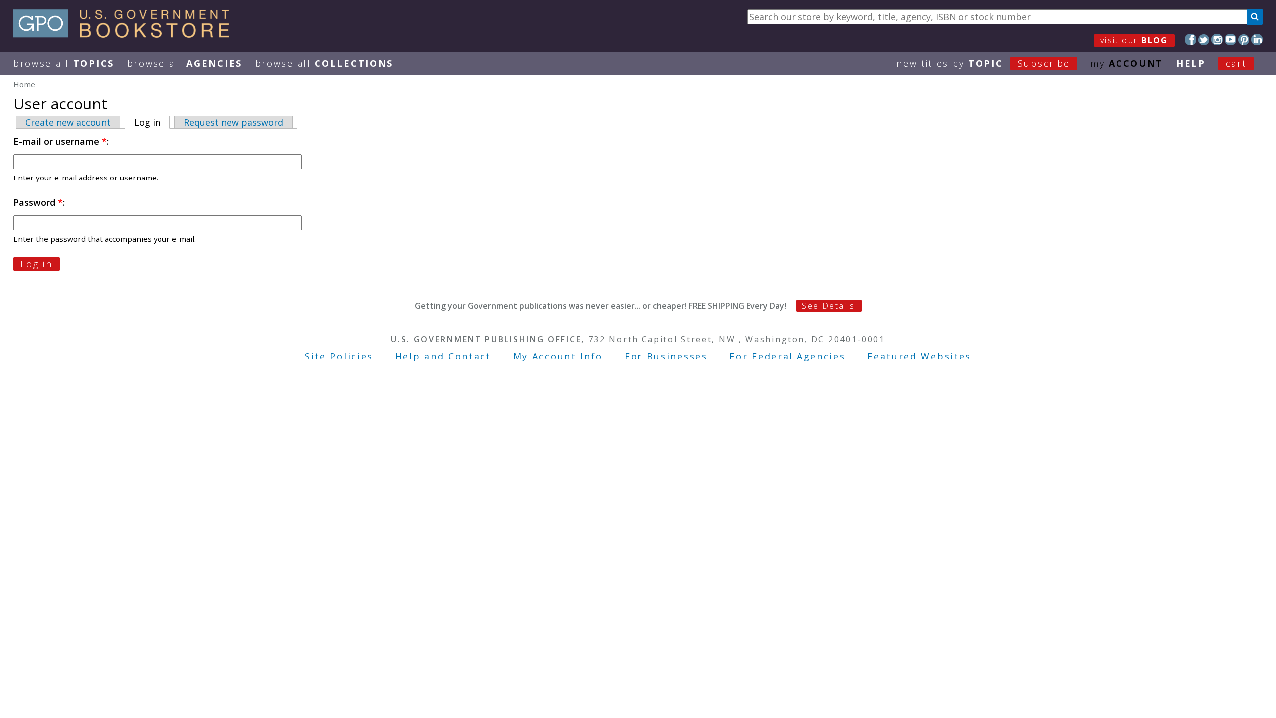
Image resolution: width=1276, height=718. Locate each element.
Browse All (63, 63)
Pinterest (1244, 39)
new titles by (983, 63)
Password (38, 202)
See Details (828, 305)
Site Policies (339, 356)
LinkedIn (1257, 39)
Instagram (1217, 39)
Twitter (1204, 39)
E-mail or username (60, 141)
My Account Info (558, 356)
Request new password (233, 122)
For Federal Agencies (787, 356)
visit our (1134, 40)
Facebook (1190, 39)
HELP (1191, 63)
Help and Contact (443, 356)
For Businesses (666, 356)
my (1126, 63)
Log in (152, 122)
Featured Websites (919, 356)
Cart (1236, 63)
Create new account (68, 122)
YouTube (1230, 39)
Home (24, 84)
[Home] (125, 34)
